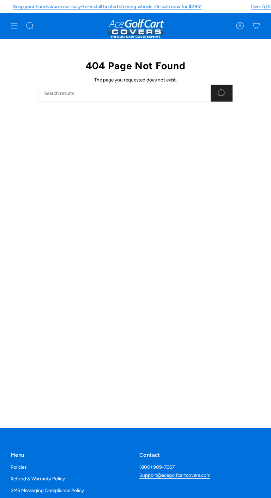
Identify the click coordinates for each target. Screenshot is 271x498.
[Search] (222, 93)
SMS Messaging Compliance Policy (47, 490)
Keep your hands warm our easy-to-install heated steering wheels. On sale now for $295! (107, 6)
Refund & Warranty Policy (38, 478)
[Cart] (256, 26)
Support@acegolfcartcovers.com (174, 475)
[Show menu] (14, 26)
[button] (30, 26)
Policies (18, 467)
